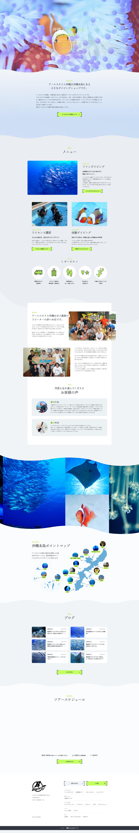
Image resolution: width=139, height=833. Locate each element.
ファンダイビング (69, 792)
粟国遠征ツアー (80, 792)
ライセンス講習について (41, 249)
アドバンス (79, 804)
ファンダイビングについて (92, 191)
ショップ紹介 (68, 810)
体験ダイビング (68, 798)
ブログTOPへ (69, 672)
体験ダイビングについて (81, 249)
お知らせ (85, 816)
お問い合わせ (74, 783)
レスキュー (88, 804)
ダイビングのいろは (75, 816)
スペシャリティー (102, 804)
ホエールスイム (90, 792)
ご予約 (97, 783)
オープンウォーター (69, 804)
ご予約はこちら (69, 761)
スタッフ (76, 810)
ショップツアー (100, 792)
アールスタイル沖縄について (69, 114)
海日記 (66, 816)
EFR (94, 804)
